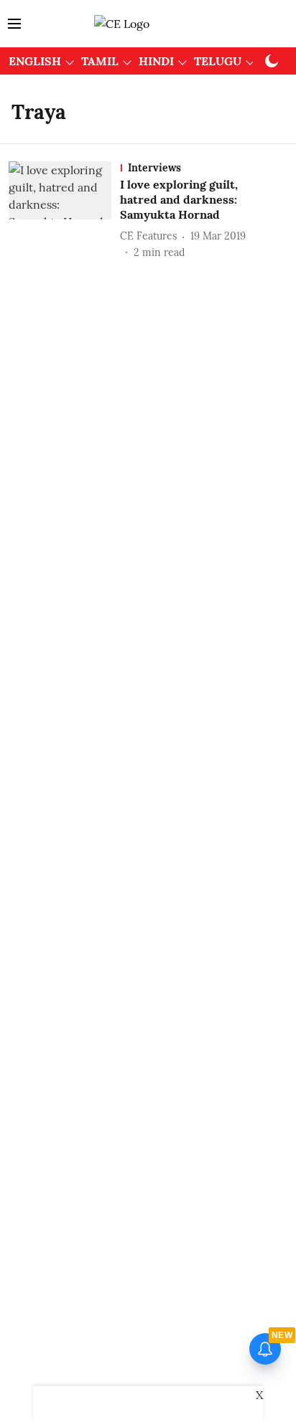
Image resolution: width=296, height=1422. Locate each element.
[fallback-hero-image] (64, 210)
